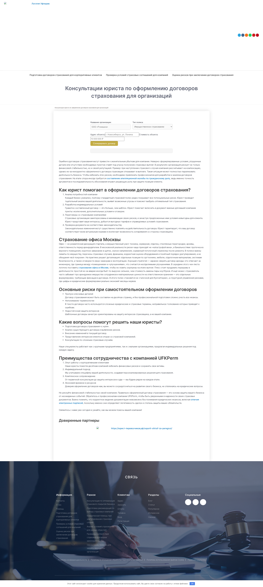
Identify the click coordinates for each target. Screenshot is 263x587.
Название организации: (101, 122)
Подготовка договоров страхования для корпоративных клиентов (66, 75)
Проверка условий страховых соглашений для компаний (137, 75)
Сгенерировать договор (104, 143)
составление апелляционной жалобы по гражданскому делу (138, 178)
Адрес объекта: (97, 134)
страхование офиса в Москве (93, 267)
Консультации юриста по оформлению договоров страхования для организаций (81, 107)
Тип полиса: (138, 122)
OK (192, 583)
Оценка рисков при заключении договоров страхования (202, 75)
